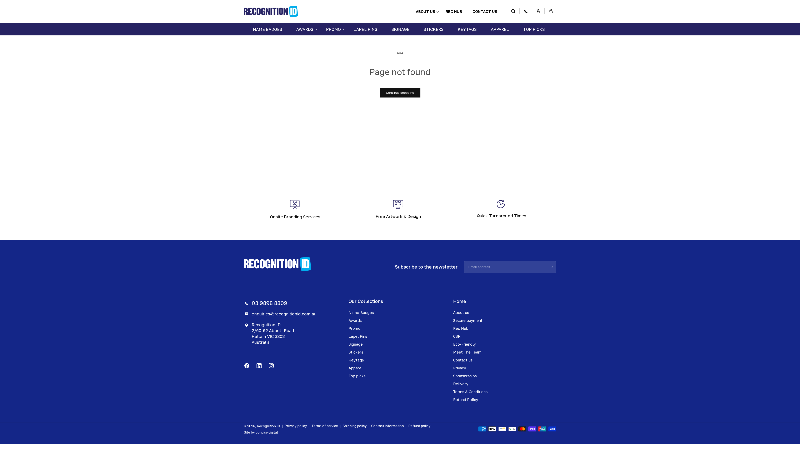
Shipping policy (354, 426)
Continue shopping (400, 92)
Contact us (462, 360)
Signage (356, 344)
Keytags (356, 360)
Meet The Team (467, 352)
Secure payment (467, 320)
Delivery (460, 383)
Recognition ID (268, 426)
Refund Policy (465, 399)
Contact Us (484, 11)
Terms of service (324, 426)
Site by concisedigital (261, 432)
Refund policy (419, 426)
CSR (456, 336)
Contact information (387, 426)
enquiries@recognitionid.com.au (284, 313)
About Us (425, 11)
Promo (354, 328)
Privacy (459, 368)
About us (461, 312)
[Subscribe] (551, 267)
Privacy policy (296, 426)
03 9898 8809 (269, 303)
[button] (304, 29)
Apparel (356, 368)
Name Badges (361, 312)
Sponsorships (465, 376)
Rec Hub (454, 11)
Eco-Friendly (464, 344)
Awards (355, 320)
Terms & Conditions (470, 391)
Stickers (356, 352)
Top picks (357, 376)
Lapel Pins (358, 336)
